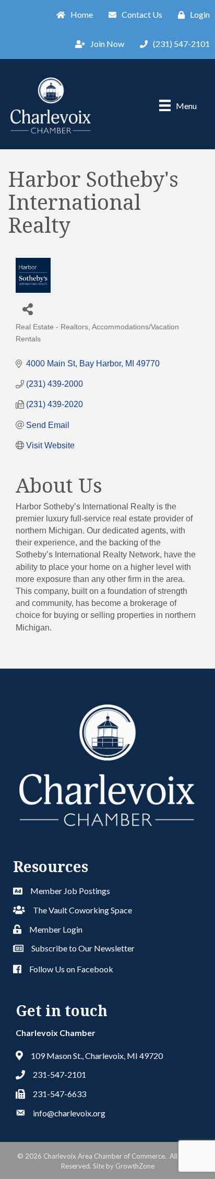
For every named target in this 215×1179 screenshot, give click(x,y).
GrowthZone (134, 1166)
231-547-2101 (59, 1074)
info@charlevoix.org (69, 1113)
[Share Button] (27, 308)
